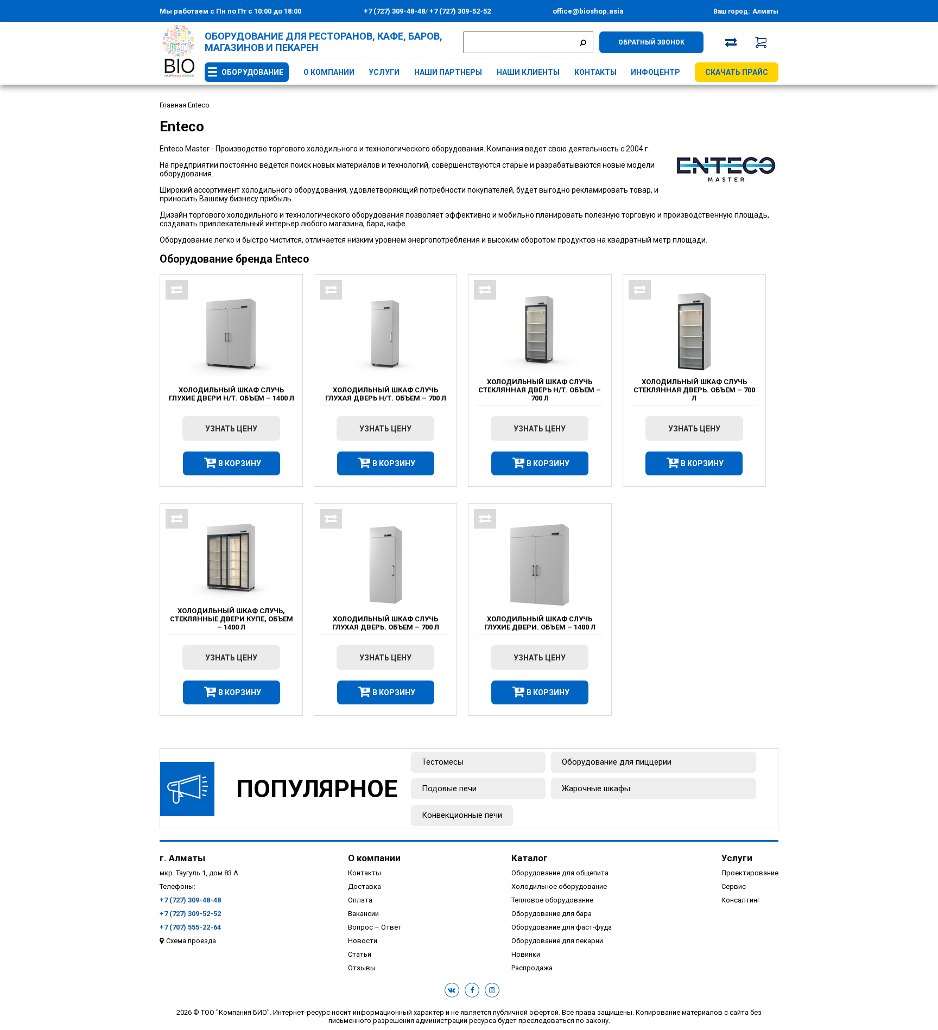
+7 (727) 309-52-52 (459, 11)
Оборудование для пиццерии (616, 762)
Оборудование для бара (551, 914)
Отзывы (362, 968)
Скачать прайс (736, 72)
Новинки (525, 954)
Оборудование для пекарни (557, 941)
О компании (328, 72)
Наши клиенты (528, 72)
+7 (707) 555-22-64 (190, 927)
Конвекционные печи (462, 815)
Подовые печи (449, 788)
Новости (362, 941)
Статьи (359, 954)
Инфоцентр (655, 72)
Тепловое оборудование (552, 900)
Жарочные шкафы (596, 788)
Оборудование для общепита (560, 873)
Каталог (529, 858)
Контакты (595, 72)
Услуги (384, 72)
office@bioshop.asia (588, 11)
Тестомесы (443, 762)
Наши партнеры (448, 72)
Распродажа (532, 968)
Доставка (364, 886)
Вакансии (363, 914)
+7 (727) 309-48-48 (394, 11)
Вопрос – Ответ (375, 927)
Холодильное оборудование (559, 886)
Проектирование (749, 873)
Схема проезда (191, 941)
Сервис (733, 886)
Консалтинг (740, 900)
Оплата (360, 900)
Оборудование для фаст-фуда (561, 927)
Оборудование (252, 72)
